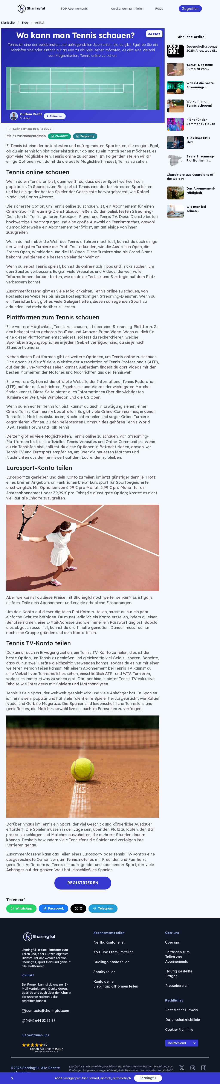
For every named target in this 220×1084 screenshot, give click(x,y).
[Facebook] (203, 1068)
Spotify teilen (104, 972)
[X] (181, 1068)
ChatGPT (61, 136)
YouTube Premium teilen (113, 952)
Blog (24, 23)
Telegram (105, 908)
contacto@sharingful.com (47, 1010)
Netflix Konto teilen (109, 942)
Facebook (56, 908)
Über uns (172, 942)
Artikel (39, 23)
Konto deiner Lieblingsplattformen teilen (115, 983)
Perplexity (87, 136)
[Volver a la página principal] (31, 8)
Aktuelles (56, 116)
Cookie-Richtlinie (179, 1029)
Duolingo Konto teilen (111, 962)
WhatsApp (24, 908)
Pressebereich (176, 985)
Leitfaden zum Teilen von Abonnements (177, 956)
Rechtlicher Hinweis (181, 1010)
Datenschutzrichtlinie (182, 1019)
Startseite (8, 23)
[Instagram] (192, 1068)
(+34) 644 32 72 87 (40, 1020)
